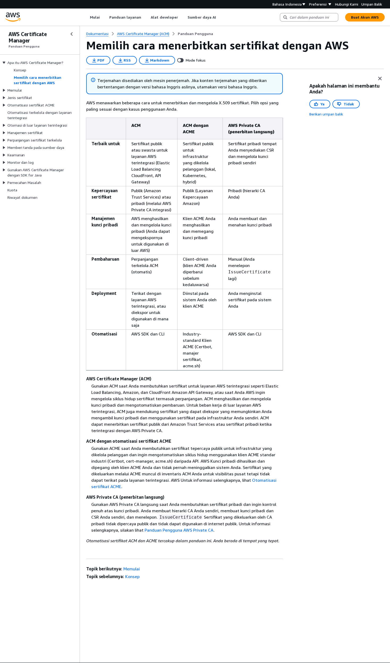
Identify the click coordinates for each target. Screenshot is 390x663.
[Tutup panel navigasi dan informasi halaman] (380, 78)
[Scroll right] (220, 17)
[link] (195, 33)
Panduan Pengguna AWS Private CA (179, 530)
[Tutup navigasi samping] (71, 34)
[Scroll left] (86, 17)
